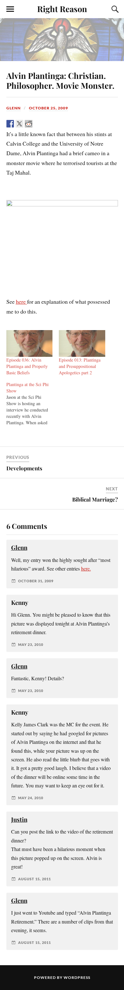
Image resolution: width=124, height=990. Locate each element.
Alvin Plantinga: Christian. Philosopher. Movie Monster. (60, 80)
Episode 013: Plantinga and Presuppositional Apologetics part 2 (79, 366)
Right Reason (62, 8)
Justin (19, 819)
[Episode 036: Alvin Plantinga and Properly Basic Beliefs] (29, 343)
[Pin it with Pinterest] (38, 124)
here (21, 301)
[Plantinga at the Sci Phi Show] (32, 403)
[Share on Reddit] (28, 124)
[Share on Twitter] (19, 124)
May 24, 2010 (30, 798)
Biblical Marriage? (95, 499)
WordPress (77, 977)
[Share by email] (56, 124)
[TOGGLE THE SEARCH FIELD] (114, 9)
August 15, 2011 (34, 879)
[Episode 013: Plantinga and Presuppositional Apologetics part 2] (82, 343)
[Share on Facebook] (10, 124)
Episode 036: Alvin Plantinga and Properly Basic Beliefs (27, 366)
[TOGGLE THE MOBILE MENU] (10, 9)
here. (86, 568)
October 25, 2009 (48, 108)
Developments (24, 468)
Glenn (13, 108)
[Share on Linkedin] (47, 124)
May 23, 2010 (30, 644)
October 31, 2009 (35, 581)
